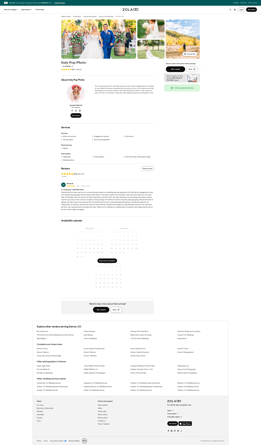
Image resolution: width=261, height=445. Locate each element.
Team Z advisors (104, 424)
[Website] (80, 110)
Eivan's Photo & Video (138, 373)
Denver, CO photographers (106, 16)
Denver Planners (90, 352)
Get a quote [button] (76, 115)
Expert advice (25, 9)
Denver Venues (42, 349)
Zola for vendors (252, 2)
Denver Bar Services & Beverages (49, 356)
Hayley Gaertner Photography (94, 373)
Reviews (40, 411)
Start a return (102, 414)
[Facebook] (72, 110)
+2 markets (66, 66)
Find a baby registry (173, 417)
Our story (40, 405)
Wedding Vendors (66, 16)
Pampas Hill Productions (139, 331)
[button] (189, 54)
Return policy (103, 418)
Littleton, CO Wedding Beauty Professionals (146, 387)
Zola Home (243, 2)
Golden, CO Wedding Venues (141, 390)
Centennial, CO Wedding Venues (49, 383)
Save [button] (114, 310)
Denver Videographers (185, 352)
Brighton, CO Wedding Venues (188, 383)
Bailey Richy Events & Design (141, 335)
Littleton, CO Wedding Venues (188, 390)
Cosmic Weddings (90, 338)
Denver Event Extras (137, 356)
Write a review (147, 168)
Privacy (39, 441)
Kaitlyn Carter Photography (187, 373)
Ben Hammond (42, 331)
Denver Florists (182, 349)
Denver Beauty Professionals (94, 349)
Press (39, 421)
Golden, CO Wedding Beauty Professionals (52, 387)
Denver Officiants (90, 356)
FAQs (100, 408)
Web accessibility (74, 441)
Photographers (77, 16)
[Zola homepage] (131, 9)
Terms (50, 3)
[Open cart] (235, 9)
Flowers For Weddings (185, 335)
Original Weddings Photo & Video (142, 366)
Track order (102, 411)
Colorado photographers (90, 16)
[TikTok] (181, 431)
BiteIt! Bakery (41, 338)
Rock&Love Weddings (45, 373)
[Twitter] (175, 431)
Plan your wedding (10, 9)
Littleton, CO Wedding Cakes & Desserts (145, 383)
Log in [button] (242, 9)
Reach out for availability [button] (107, 261)
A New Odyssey (89, 331)
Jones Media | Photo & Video (94, 366)
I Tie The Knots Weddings (139, 338)
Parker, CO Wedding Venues (94, 390)
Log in (169, 410)
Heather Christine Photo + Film (141, 369)
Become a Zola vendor (45, 408)
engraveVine (182, 338)
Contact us (102, 421)
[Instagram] (178, 431)
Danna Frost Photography (186, 369)
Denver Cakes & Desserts (139, 352)
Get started (172, 423)
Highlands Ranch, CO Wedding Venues (98, 387)
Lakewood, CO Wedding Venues (95, 383)
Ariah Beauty (88, 335)
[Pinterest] (76, 110)
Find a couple (40, 9)
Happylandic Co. (183, 366)
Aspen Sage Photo (43, 366)
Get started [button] (251, 9)
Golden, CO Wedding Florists (188, 387)
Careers (40, 418)
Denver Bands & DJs (137, 349)
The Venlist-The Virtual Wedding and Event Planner (55, 335)
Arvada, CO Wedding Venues (47, 390)
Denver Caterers (43, 352)
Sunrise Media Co (43, 369)
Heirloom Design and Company (188, 331)
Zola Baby (236, 2)
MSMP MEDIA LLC (91, 369)
